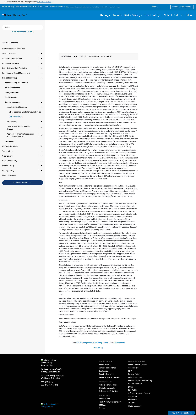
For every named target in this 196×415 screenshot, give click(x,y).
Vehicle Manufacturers (108, 385)
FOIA (130, 371)
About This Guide (9, 54)
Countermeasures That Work (13, 49)
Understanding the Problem (16, 83)
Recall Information (106, 374)
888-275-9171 (47, 385)
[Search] (167, 7)
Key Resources (11, 97)
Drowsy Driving (8, 170)
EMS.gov (102, 405)
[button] (133, 15)
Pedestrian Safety (9, 161)
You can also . (23, 31)
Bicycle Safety (8, 166)
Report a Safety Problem (182, 7)
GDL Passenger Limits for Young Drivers (25, 112)
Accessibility (133, 368)
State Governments (107, 388)
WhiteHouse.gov (134, 406)
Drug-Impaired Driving (10, 63)
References (9, 141)
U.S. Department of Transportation (53, 6)
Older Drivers (7, 156)
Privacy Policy (134, 374)
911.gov (102, 408)
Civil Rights (132, 390)
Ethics (130, 387)
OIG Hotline (132, 396)
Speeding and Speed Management (16, 73)
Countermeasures (12, 102)
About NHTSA (104, 365)
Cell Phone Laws (15, 117)
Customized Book (9, 175)
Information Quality (135, 377)
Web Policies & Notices (137, 365)
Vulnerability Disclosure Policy (140, 380)
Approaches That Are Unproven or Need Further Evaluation (20, 135)
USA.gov (131, 403)
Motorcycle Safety (10, 146)
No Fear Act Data (135, 384)
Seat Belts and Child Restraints (14, 68)
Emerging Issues (12, 92)
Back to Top (98, 348)
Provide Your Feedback (181, 412)
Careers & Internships (107, 368)
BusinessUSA (133, 400)
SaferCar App (104, 399)
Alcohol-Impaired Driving (12, 58)
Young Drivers (7, 151)
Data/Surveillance (12, 88)
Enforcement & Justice (108, 391)
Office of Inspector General (139, 393)
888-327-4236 (47, 382)
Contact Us (103, 371)
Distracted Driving (9, 78)
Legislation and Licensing (17, 107)
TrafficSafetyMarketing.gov (110, 402)
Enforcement (12, 122)
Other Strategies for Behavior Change (18, 127)
